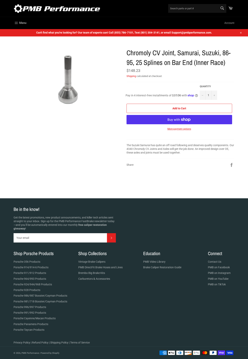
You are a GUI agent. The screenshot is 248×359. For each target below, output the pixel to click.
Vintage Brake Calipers (91, 261)
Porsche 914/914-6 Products (31, 267)
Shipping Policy (59, 342)
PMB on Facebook (219, 267)
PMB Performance (30, 353)
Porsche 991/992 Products (30, 312)
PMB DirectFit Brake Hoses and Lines (100, 267)
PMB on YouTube (218, 278)
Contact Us (214, 261)
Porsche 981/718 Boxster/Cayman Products (40, 301)
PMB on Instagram (219, 272)
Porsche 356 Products (27, 261)
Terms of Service (80, 342)
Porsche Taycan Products (29, 329)
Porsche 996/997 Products (30, 307)
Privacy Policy (22, 342)
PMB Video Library (154, 261)
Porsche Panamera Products (31, 324)
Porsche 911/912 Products (30, 272)
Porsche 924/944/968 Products (33, 284)
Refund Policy (40, 342)
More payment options (179, 129)
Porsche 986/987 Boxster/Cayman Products (40, 295)
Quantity (205, 86)
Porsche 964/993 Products (30, 278)
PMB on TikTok (217, 284)
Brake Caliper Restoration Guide (162, 267)
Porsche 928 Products (27, 290)
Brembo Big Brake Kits (91, 272)
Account (229, 22)
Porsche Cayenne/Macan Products (35, 318)
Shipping (131, 76)
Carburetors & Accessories (94, 278)
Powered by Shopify (49, 353)
